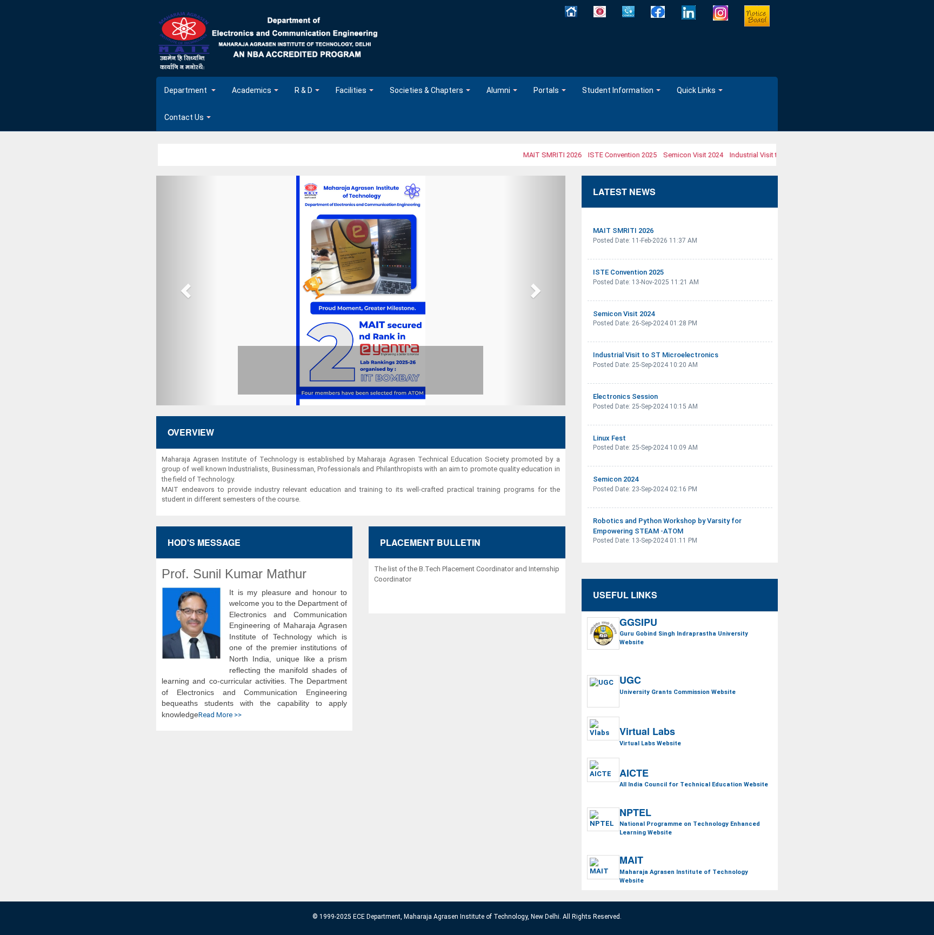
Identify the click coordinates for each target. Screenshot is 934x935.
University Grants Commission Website (677, 692)
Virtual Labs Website (650, 743)
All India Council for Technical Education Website (693, 784)
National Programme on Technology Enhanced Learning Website (689, 828)
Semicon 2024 (615, 479)
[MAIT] (269, 41)
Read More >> (220, 715)
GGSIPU (638, 622)
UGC (630, 680)
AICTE (634, 773)
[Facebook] (658, 11)
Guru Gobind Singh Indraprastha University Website (683, 638)
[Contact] (628, 11)
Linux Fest (609, 438)
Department (186, 90)
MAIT (631, 860)
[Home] (571, 11)
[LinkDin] (689, 12)
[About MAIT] (599, 11)
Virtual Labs (647, 731)
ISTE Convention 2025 (614, 155)
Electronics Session (625, 396)
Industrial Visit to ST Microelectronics (655, 355)
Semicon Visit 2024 (685, 155)
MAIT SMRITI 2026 (544, 155)
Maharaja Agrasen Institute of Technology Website (683, 876)
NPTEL (635, 812)
